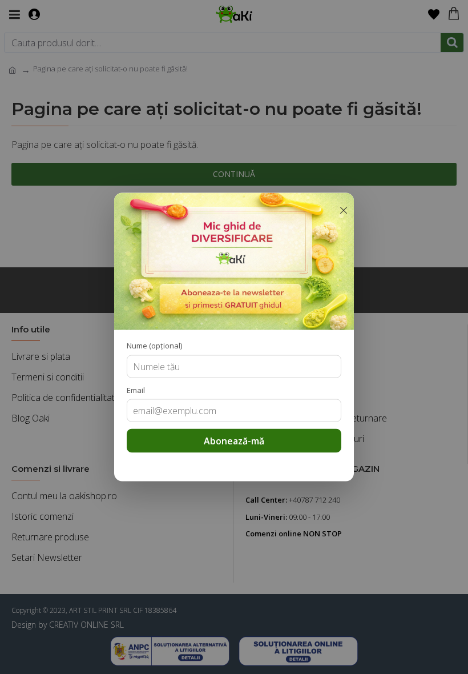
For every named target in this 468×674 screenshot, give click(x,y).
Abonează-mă (234, 441)
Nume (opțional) (154, 345)
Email (136, 389)
